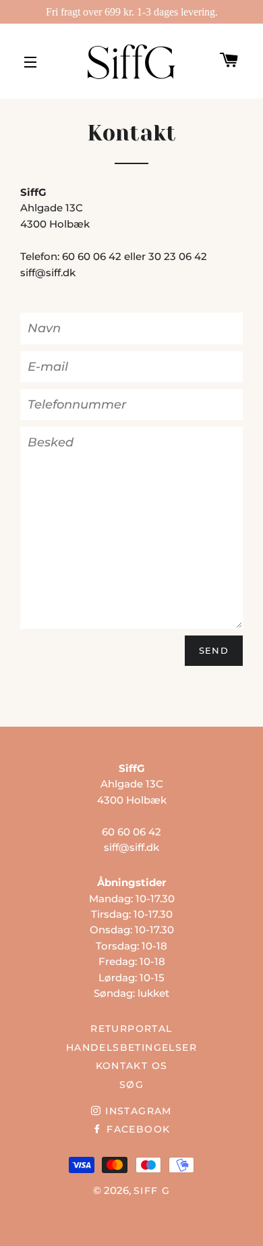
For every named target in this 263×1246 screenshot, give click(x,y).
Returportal (131, 1028)
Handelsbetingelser (131, 1047)
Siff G (152, 1191)
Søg (131, 1085)
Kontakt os (132, 1066)
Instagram (136, 1111)
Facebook (136, 1129)
